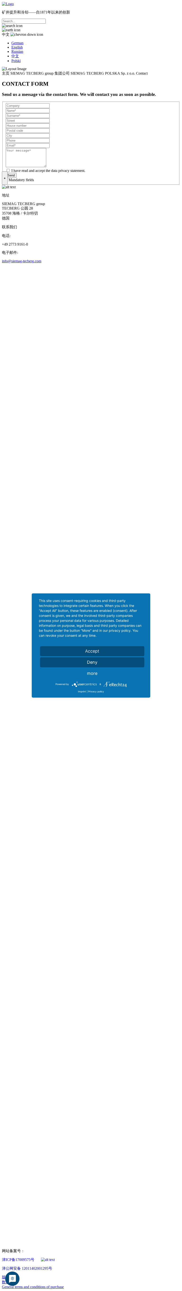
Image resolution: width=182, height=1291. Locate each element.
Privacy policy (96, 691)
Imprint (82, 691)
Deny (92, 662)
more (92, 673)
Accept (92, 651)
